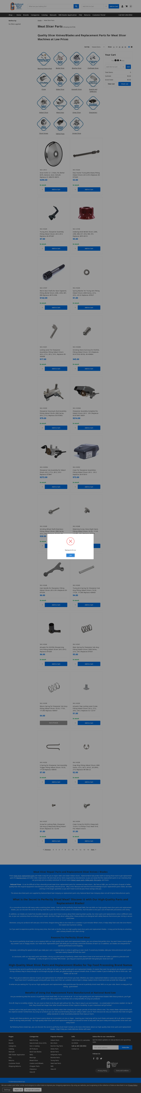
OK (70, 555)
